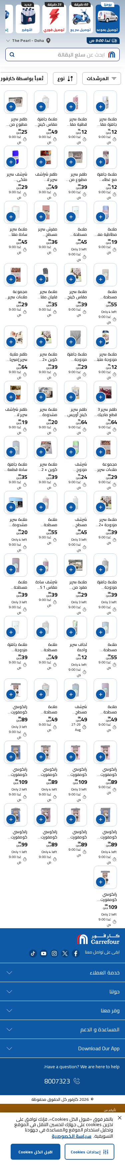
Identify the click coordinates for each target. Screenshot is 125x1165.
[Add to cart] (100, 106)
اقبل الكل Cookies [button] (35, 1152)
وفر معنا (110, 1010)
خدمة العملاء (105, 972)
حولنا (114, 991)
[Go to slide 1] (77, 277)
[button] (120, 1118)
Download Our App (99, 1048)
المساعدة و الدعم (100, 1029)
